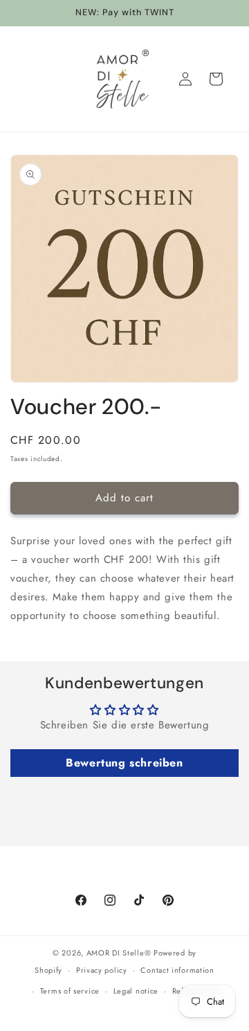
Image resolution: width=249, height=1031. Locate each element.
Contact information (177, 970)
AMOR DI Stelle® (118, 952)
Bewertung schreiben (124, 763)
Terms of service (70, 990)
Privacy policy (101, 970)
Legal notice (135, 990)
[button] (216, 79)
